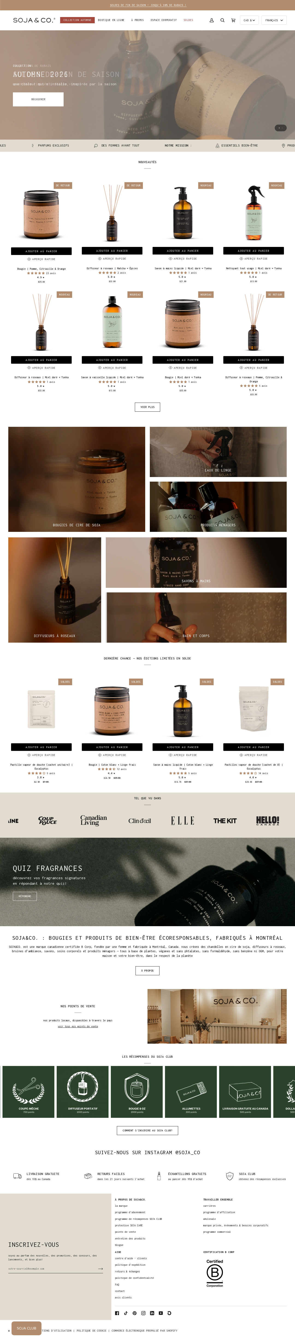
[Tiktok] (126, 1313)
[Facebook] (117, 1313)
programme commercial (217, 1231)
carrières (209, 1205)
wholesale (209, 1219)
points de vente (125, 1231)
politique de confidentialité (134, 1278)
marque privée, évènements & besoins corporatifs (235, 1225)
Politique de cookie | (93, 1330)
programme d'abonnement (130, 1212)
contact (120, 1291)
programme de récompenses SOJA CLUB (138, 1219)
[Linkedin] (152, 1313)
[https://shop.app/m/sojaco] (170, 1313)
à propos (147, 970)
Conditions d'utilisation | (54, 1330)
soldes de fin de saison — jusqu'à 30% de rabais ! (147, 4)
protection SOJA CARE (129, 1225)
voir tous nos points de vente (78, 1026)
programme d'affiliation (219, 1212)
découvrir (38, 99)
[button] (111, 20)
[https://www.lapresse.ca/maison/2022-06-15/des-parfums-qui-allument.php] (263, 821)
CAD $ (248, 20)
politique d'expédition (130, 1264)
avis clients (123, 1297)
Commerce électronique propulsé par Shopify (144, 1330)
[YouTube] (161, 1313)
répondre (25, 896)
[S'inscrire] (97, 1268)
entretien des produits (130, 1238)
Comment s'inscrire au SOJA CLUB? (147, 1130)
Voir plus (148, 406)
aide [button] (118, 1251)
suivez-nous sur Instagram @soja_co (147, 1152)
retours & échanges (127, 1271)
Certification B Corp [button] (218, 1251)
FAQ (117, 1284)
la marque (121, 1205)
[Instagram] (143, 1313)
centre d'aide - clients (131, 1258)
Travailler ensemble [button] (218, 1199)
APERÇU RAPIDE (44, 259)
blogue (119, 1245)
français (273, 20)
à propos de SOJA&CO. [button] (130, 1199)
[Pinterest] (135, 1313)
